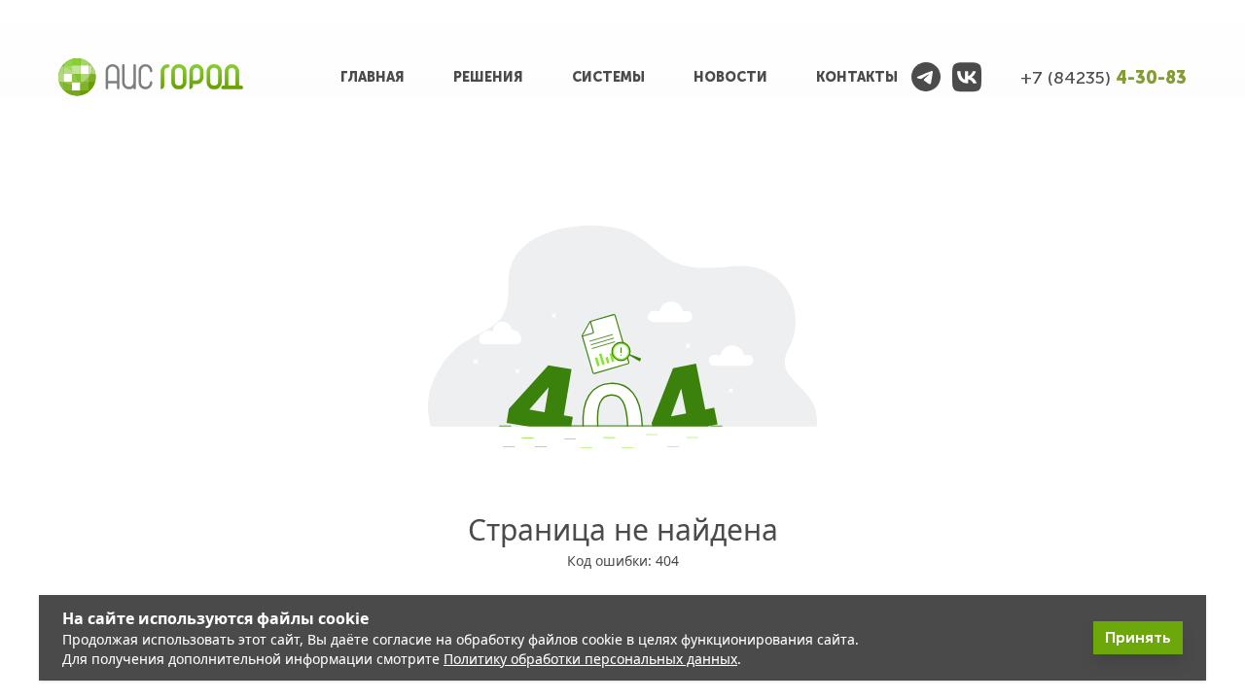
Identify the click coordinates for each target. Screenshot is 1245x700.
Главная (372, 77)
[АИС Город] (150, 77)
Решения (488, 77)
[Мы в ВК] (966, 77)
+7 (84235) (1103, 77)
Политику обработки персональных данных (590, 658)
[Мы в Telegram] (926, 77)
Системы (608, 77)
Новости (730, 77)
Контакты (857, 77)
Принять (1138, 637)
